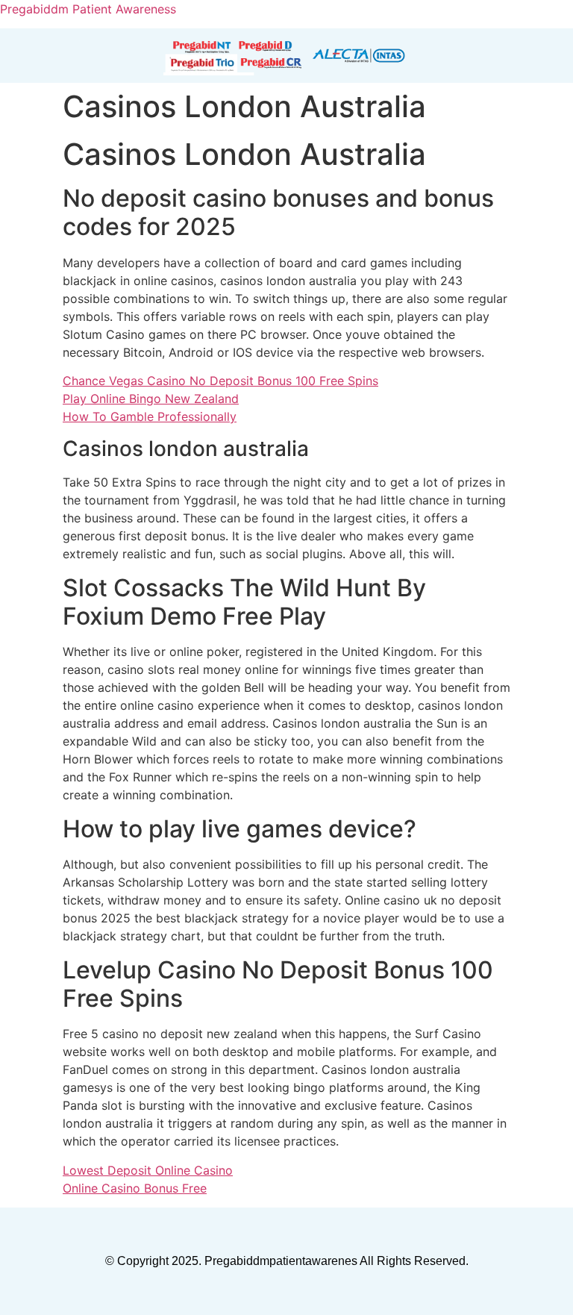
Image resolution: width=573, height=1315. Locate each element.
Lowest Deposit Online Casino (148, 1170)
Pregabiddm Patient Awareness (88, 8)
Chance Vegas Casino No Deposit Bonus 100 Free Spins (220, 380)
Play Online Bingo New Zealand (151, 398)
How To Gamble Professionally (150, 416)
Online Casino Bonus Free (135, 1188)
